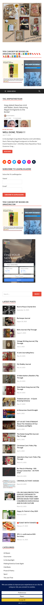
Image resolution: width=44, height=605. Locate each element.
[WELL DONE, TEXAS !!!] (22, 116)
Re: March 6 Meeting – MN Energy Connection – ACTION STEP (28, 470)
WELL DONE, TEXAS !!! (14, 132)
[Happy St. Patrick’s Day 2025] (9, 511)
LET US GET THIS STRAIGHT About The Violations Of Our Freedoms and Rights (27, 424)
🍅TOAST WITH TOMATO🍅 (27, 523)
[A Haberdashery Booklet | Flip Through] (9, 376)
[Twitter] (14, 162)
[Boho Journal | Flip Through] (9, 330)
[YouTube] (9, 162)
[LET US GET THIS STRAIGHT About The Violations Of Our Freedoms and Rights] (9, 422)
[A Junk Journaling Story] (9, 353)
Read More (7, 151)
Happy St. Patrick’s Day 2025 (27, 511)
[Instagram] (29, 162)
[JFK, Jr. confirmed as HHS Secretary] (9, 534)
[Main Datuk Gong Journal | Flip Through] (9, 387)
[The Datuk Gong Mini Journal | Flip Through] (9, 434)
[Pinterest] (19, 162)
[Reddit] (4, 162)
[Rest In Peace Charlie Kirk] (9, 307)
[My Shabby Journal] (9, 364)
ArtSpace (7, 553)
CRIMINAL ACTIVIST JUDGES (28, 481)
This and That (8, 578)
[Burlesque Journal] (9, 318)
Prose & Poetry (9, 570)
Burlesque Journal (23, 318)
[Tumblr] (34, 162)
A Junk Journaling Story (25, 353)
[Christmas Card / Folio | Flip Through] (9, 446)
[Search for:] (22, 294)
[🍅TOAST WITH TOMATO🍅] (9, 523)
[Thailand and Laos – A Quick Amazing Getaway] (9, 399)
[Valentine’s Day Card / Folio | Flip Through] (9, 457)
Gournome (7, 556)
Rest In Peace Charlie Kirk (26, 307)
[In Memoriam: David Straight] (9, 410)
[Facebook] (24, 162)
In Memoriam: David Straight (27, 410)
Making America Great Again (14, 563)
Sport (5, 574)
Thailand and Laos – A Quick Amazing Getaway (27, 400)
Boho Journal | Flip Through (27, 330)
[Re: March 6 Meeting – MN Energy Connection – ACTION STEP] (9, 469)
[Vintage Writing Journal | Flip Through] (9, 341)
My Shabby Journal (24, 364)
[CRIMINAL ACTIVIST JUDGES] (9, 481)
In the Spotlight (8, 129)
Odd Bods (7, 567)
